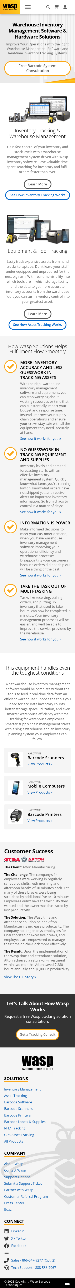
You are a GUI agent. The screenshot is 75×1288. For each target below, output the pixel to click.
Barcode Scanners (18, 1108)
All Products (13, 1141)
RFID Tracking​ (14, 1128)
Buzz (8, 1209)
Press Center (14, 1203)
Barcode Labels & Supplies (25, 1121)
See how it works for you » (40, 438)
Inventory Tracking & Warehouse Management (37, 133)
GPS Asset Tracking (19, 1135)
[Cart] (56, 7)
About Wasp (13, 1164)
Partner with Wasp (18, 1190)
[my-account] (65, 7)
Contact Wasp (15, 1170)
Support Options (17, 1177)
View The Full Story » (20, 977)
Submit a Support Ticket (23, 1183)
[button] (67, 1283)
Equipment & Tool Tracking (37, 250)
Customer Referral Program (26, 1196)
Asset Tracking (15, 1095)
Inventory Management (22, 1089)
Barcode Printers (17, 1115)
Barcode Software (18, 1102)
